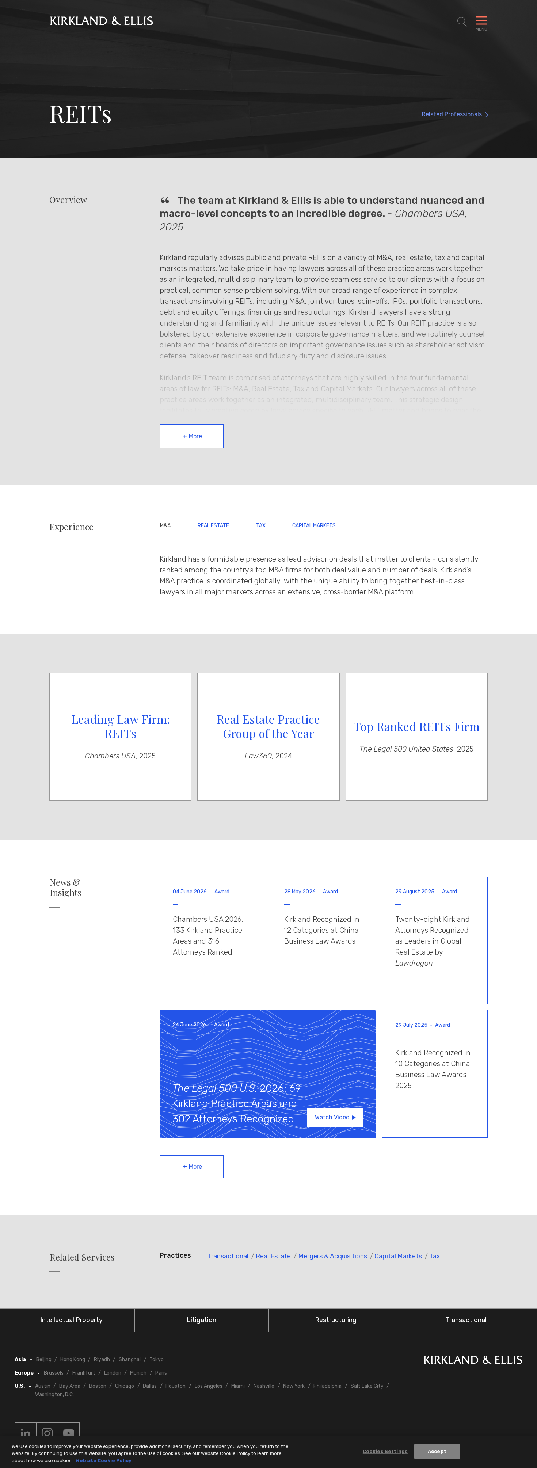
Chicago (124, 1386)
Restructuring (336, 1320)
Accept (437, 1451)
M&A (165, 526)
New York (294, 1386)
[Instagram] (47, 1433)
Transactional (227, 1256)
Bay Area (69, 1386)
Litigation (201, 1320)
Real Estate (213, 526)
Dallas (150, 1386)
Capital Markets (314, 526)
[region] (268, 1452)
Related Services (82, 1257)
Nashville (264, 1386)
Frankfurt (83, 1373)
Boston (97, 1386)
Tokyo (156, 1359)
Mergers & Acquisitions (332, 1256)
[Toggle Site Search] (462, 21)
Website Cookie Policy (104, 1460)
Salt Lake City (367, 1386)
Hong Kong (72, 1359)
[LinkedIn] (26, 1433)
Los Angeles (208, 1386)
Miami (238, 1386)
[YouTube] (69, 1433)
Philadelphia (327, 1386)
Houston (175, 1386)
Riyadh (102, 1359)
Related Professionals (452, 114)
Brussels (54, 1373)
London (112, 1373)
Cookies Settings (385, 1451)
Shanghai (130, 1359)
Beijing (44, 1359)
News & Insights (65, 887)
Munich (138, 1373)
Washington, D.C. (54, 1394)
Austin (42, 1386)
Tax (261, 526)
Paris (161, 1373)
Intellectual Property (71, 1320)
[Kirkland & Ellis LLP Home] (473, 1361)
